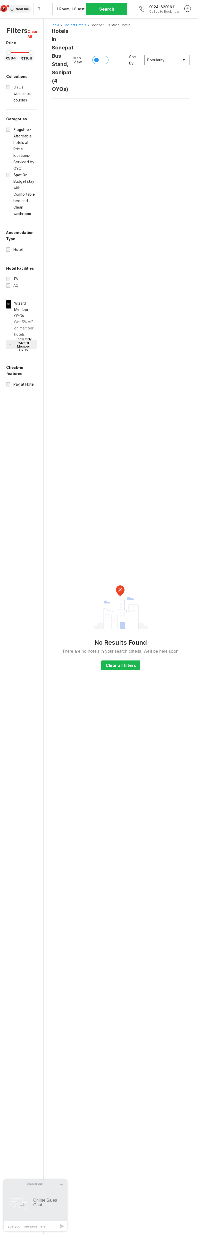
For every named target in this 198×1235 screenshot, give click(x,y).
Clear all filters (121, 665)
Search (106, 9)
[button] (33, 34)
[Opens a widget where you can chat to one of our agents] (35, 1205)
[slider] (8, 52)
